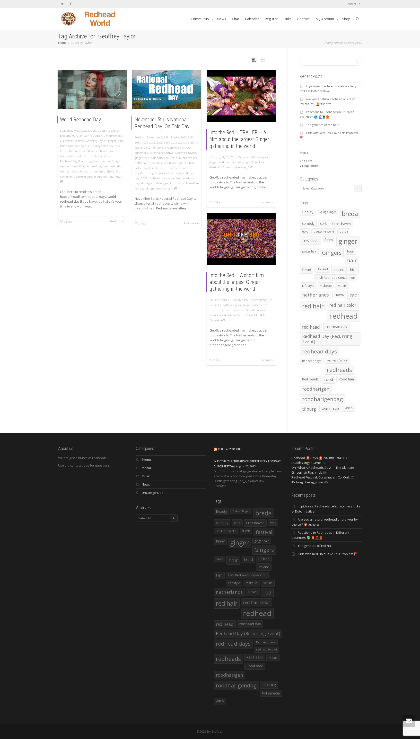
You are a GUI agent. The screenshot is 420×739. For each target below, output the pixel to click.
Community (200, 19)
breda (350, 214)
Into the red (111, 146)
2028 (167, 142)
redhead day (336, 326)
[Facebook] (71, 4)
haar (350, 251)
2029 (174, 142)
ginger (112, 141)
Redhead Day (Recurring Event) (80, 161)
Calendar (252, 19)
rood (328, 379)
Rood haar (347, 379)
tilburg (88, 176)
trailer (242, 167)
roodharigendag (322, 399)
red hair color (104, 151)
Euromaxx (66, 141)
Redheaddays (311, 361)
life (62, 151)
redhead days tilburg (73, 171)
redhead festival (337, 360)
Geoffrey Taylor (96, 141)
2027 (159, 142)
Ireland (338, 269)
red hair (88, 151)
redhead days (111, 161)
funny (328, 239)
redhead (106, 156)
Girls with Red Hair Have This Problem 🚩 (328, 554)
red (354, 295)
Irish (353, 269)
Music (342, 285)
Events (147, 459)
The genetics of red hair (322, 125)
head (306, 269)
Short (110, 171)
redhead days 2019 (72, 166)
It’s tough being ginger (307, 482)
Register (271, 19)
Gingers (331, 252)
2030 (181, 142)
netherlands (73, 151)
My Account (325, 19)
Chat (235, 19)
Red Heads (310, 379)
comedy (308, 223)
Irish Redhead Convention (336, 277)
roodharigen (96, 171)
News (221, 19)
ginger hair (309, 251)
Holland (322, 269)
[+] (92, 89)
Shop (346, 19)
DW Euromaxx (113, 135)
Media (92, 130)
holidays (96, 146)
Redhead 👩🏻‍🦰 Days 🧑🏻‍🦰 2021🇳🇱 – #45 (316, 458)
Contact (303, 19)
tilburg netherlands (106, 176)
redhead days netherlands (103, 166)
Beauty (307, 212)
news (339, 294)
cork (323, 223)
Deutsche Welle (108, 130)
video (349, 408)
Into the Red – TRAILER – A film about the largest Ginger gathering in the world (239, 139)
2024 (137, 142)
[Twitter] (62, 4)
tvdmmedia (330, 408)
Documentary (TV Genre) (76, 135)
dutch (98, 135)
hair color (66, 146)
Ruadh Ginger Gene (306, 462)
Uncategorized (152, 492)
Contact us (352, 4)
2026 (152, 142)
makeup (326, 285)
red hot (95, 156)
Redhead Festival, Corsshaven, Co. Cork (320, 477)
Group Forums (310, 166)
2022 (183, 137)
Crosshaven (341, 223)
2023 (191, 137)
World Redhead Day (80, 120)
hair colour (82, 146)
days (305, 231)
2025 (145, 142)
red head (82, 156)
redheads (339, 370)
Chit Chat (306, 161)
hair (120, 141)
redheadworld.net (230, 449)
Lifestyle (308, 285)
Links (287, 19)
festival (79, 141)
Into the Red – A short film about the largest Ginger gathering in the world (237, 282)
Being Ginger (327, 212)
